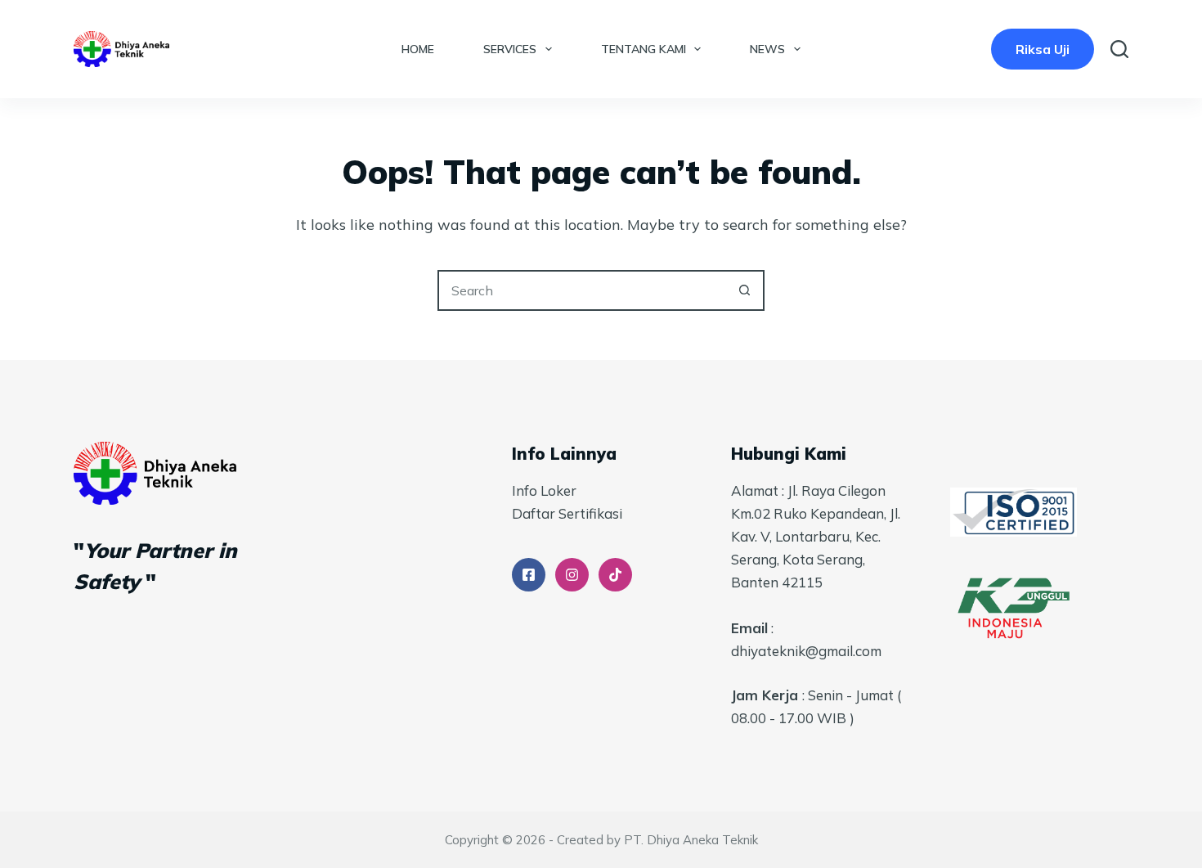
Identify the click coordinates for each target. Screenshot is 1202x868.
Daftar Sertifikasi (567, 513)
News (767, 49)
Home (417, 49)
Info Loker (544, 490)
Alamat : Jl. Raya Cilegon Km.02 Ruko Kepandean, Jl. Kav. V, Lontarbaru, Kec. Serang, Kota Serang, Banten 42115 (815, 536)
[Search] (1119, 49)
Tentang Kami (643, 49)
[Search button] (744, 290)
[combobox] (582, 290)
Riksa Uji (1043, 49)
